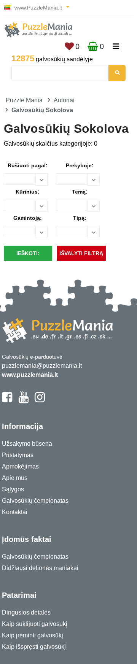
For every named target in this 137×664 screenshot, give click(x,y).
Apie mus (14, 478)
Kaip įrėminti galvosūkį (32, 635)
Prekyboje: (80, 165)
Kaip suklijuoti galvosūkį (34, 624)
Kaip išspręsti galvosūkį (34, 646)
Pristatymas (17, 455)
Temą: (80, 192)
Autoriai (64, 100)
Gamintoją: (27, 218)
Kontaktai (14, 512)
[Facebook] (7, 400)
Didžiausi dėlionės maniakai (40, 568)
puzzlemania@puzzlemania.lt (42, 365)
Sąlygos (13, 489)
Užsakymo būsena (27, 443)
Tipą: (79, 218)
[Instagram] (40, 400)
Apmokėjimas (20, 466)
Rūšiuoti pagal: (28, 165)
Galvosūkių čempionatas (35, 500)
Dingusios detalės (26, 612)
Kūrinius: (28, 192)
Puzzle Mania (24, 100)
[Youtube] (23, 400)
